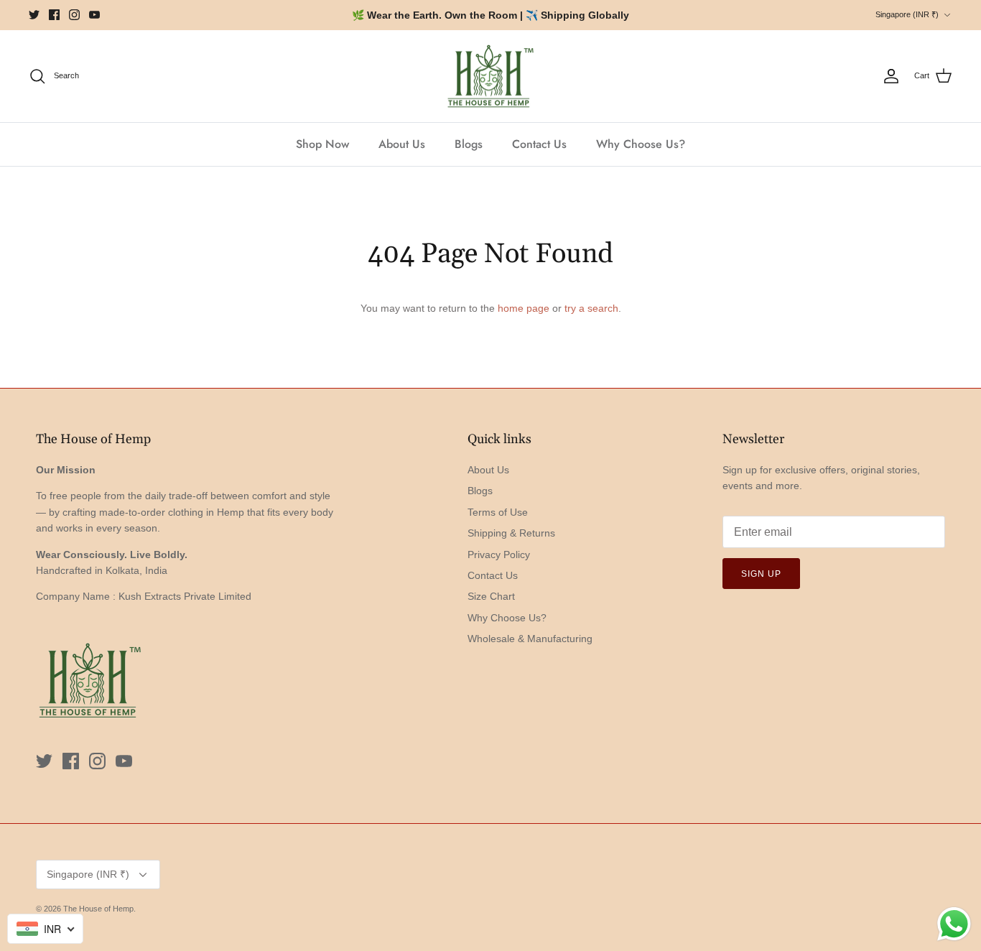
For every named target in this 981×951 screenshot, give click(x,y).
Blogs (469, 144)
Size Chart (491, 596)
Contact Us (539, 144)
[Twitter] (34, 14)
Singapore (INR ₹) (907, 14)
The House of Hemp (98, 908)
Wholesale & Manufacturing (530, 638)
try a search (591, 308)
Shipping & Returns (511, 533)
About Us (401, 144)
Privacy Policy (499, 554)
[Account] (891, 76)
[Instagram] (74, 14)
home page (523, 308)
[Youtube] (94, 14)
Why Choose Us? (640, 144)
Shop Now (322, 144)
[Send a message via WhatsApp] (954, 924)
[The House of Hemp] (490, 76)
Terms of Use (498, 512)
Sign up (761, 574)
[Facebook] (54, 14)
